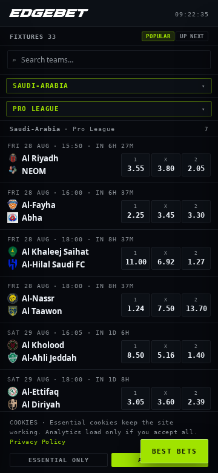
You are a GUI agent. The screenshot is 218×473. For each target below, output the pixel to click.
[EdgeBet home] (48, 13)
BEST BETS (174, 451)
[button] (109, 159)
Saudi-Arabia (35, 129)
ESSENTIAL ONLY (59, 460)
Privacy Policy (37, 441)
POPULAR (158, 36)
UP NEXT (192, 36)
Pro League (94, 129)
